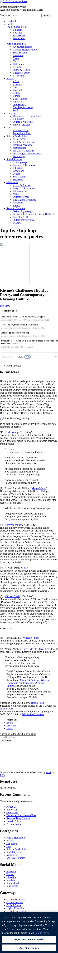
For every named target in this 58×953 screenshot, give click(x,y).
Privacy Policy (9, 753)
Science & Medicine (16, 136)
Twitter (10, 24)
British (16, 93)
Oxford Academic (15, 899)
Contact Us (12, 812)
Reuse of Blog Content (18, 818)
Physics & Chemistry (23, 150)
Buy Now (5, 305)
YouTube (17, 32)
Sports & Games (21, 69)
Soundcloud (19, 38)
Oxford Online (13, 905)
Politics (16, 173)
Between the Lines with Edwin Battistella (34, 214)
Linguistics (18, 119)
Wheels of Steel (31, 637)
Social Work (19, 176)
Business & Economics (24, 165)
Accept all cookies (29, 948)
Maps (16, 194)
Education (18, 168)
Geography (18, 170)
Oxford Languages (16, 911)
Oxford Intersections (23, 220)
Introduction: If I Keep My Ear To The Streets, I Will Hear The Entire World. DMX (29, 342)
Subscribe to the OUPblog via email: (18, 734)
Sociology (18, 179)
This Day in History (23, 107)
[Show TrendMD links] (56, 356)
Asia (15, 87)
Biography (18, 90)
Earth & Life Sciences (24, 142)
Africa (16, 81)
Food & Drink (20, 52)
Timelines (18, 202)
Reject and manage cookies (29, 939)
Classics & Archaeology (25, 49)
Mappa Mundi (39, 488)
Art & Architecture (22, 46)
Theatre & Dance (21, 72)
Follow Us (11, 809)
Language (11, 113)
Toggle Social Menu (16, 26)
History (10, 78)
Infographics (19, 191)
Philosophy (18, 64)
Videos (16, 205)
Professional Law (22, 133)
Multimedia (12, 182)
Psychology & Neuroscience (27, 153)
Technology (19, 156)
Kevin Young (11, 432)
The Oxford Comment (24, 199)
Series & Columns (15, 208)
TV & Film (18, 75)
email (34, 702)
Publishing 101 (20, 217)
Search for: (5, 15)
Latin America (20, 98)
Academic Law (21, 130)
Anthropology (20, 162)
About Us (11, 806)
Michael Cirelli (12, 596)
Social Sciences (14, 159)
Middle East (19, 101)
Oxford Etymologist (23, 121)
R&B (24, 567)
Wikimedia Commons (33, 714)
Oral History (19, 104)
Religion (17, 67)
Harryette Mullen (13, 524)
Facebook (11, 21)
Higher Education (15, 908)
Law (8, 127)
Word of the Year (21, 124)
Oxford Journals (14, 902)
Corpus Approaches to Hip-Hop (15, 333)
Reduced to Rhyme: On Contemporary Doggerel (23, 317)
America (17, 84)
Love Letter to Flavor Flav (36, 649)
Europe (16, 95)
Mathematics (19, 147)
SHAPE (17, 222)
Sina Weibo (19, 35)
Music (16, 61)
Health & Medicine (22, 144)
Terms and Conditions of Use (21, 815)
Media (16, 58)
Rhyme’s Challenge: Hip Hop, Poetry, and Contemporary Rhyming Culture (28, 683)
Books (9, 722)
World (16, 110)
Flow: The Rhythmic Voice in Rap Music (19, 325)
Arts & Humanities (16, 43)
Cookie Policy (13, 821)
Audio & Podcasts (22, 185)
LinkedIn (17, 29)
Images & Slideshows (24, 188)
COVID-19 (19, 139)
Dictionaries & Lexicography (28, 116)
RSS (42, 702)
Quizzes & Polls (21, 196)
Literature (18, 55)
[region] (29, 932)
